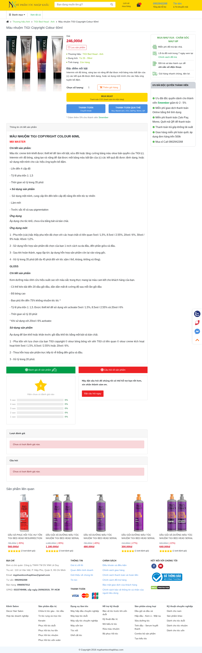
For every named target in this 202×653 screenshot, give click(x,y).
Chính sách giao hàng (114, 570)
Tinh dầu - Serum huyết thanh (146, 627)
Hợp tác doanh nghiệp (17, 616)
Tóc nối (74, 630)
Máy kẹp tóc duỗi (79, 616)
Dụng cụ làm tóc (79, 606)
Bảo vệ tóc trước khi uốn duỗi (115, 613)
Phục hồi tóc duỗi (47, 625)
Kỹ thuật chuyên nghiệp (180, 606)
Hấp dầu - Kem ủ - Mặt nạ (148, 616)
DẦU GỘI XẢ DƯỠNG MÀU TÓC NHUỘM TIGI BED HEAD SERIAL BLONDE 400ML (176, 537)
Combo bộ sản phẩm (145, 633)
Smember (103, 117)
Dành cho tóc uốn (175, 630)
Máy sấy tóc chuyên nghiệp (84, 621)
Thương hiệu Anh (21, 21)
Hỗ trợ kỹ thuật (111, 606)
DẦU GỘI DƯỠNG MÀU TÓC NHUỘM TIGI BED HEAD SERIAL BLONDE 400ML (138, 537)
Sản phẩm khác (174, 616)
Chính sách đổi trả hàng (115, 580)
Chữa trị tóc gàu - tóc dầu (51, 611)
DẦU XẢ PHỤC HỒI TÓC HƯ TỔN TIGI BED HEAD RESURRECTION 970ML (25, 537)
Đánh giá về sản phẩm (40, 370)
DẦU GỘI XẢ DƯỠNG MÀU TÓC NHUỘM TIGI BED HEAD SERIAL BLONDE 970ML (62, 537)
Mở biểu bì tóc (110, 624)
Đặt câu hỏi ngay (92, 393)
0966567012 (23, 584)
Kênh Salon (12, 606)
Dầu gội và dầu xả (144, 611)
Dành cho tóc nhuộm (177, 625)
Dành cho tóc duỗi (176, 621)
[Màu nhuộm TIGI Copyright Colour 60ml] (34, 62)
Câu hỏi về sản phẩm (114, 370)
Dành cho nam (174, 611)
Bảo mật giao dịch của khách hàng (120, 584)
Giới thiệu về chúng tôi (82, 575)
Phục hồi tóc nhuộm (48, 635)
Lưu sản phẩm (77, 47)
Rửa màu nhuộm (111, 629)
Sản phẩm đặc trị (47, 606)
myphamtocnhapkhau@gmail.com (31, 575)
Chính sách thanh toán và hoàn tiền (120, 575)
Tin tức (74, 580)
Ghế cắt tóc (76, 635)
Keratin (41, 621)
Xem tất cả (35, 15)
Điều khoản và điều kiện (115, 565)
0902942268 (21, 580)
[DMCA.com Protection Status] (160, 587)
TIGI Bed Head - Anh (44, 21)
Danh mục (18, 14)
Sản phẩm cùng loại (145, 606)
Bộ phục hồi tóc (110, 633)
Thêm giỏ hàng (110, 87)
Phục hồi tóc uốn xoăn (49, 640)
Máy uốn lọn (77, 625)
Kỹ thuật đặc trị (110, 619)
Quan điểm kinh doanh (82, 570)
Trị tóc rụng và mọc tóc (49, 616)
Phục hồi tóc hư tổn (48, 630)
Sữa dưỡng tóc (142, 621)
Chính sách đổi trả (167, 57)
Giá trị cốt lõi (77, 565)
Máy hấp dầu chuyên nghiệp (85, 611)
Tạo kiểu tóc (141, 638)
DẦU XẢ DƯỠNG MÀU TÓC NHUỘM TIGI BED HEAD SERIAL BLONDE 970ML (100, 537)
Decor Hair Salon (14, 611)
